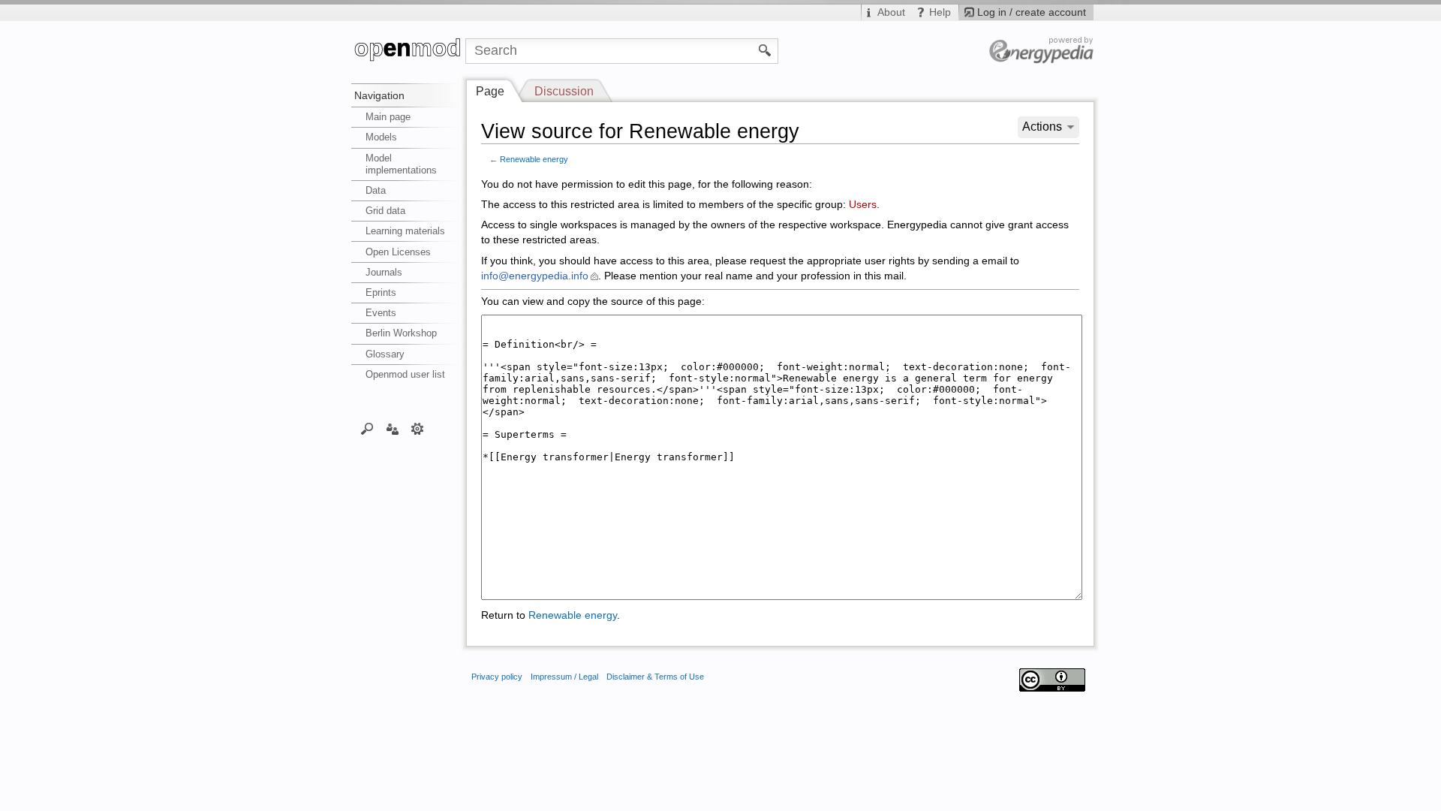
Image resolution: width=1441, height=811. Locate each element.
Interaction (392, 428)
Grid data (385, 210)
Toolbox (417, 428)
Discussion (564, 91)
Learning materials (405, 231)
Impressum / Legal (564, 676)
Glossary (385, 354)
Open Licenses (398, 252)
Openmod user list (405, 374)
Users (863, 204)
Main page (388, 116)
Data (376, 190)
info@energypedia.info (534, 276)
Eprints (381, 292)
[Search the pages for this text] (765, 50)
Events (381, 312)
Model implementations (401, 164)
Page (490, 91)
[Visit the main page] (408, 51)
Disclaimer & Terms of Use (655, 676)
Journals (384, 272)
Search (367, 428)
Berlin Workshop (401, 333)
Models (381, 137)
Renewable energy (534, 159)
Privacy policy (496, 676)
